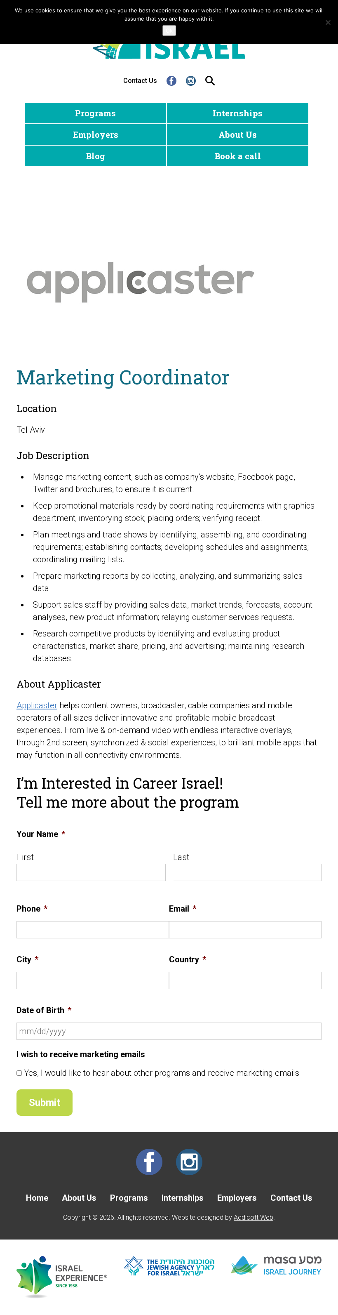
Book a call (238, 156)
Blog (95, 156)
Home (37, 1198)
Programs (95, 113)
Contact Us (140, 81)
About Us (237, 134)
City (27, 959)
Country (187, 959)
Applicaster (36, 705)
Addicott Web (253, 1217)
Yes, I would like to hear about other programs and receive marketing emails (161, 1073)
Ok (169, 30)
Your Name (40, 834)
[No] (328, 22)
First (25, 857)
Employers (95, 134)
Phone (31, 909)
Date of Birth (43, 1010)
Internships (238, 113)
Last (181, 857)
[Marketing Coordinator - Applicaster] (169, 282)
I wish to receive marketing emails (80, 1054)
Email (182, 909)
